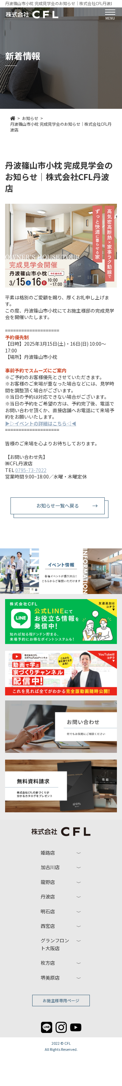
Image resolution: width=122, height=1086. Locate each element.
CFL (67, 1043)
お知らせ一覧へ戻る (57, 505)
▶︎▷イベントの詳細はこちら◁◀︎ (40, 423)
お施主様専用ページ (61, 1000)
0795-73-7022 (30, 470)
